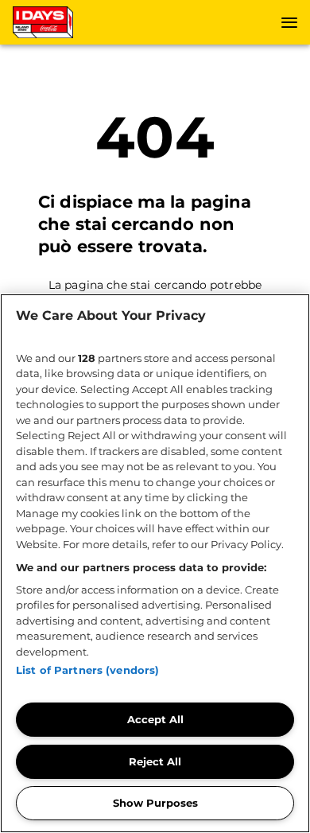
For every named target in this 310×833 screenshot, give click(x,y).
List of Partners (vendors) (87, 670)
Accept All (155, 719)
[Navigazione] (289, 22)
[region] (155, 563)
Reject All (155, 761)
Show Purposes (155, 802)
